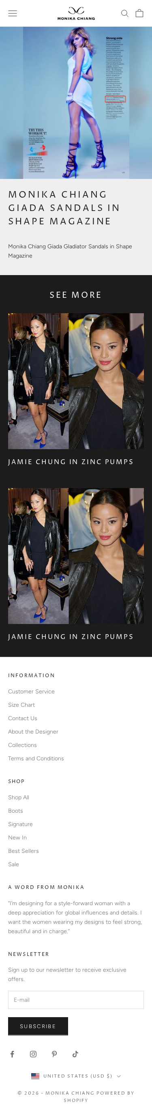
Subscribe (38, 1026)
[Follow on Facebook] (12, 1054)
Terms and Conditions (36, 758)
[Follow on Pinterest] (54, 1054)
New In (17, 837)
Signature (20, 824)
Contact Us (22, 718)
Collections (22, 745)
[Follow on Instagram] (33, 1054)
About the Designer (33, 731)
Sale (13, 864)
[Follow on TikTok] (75, 1054)
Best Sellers (23, 851)
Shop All (18, 797)
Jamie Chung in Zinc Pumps (71, 462)
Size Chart (21, 705)
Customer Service (31, 691)
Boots (15, 810)
